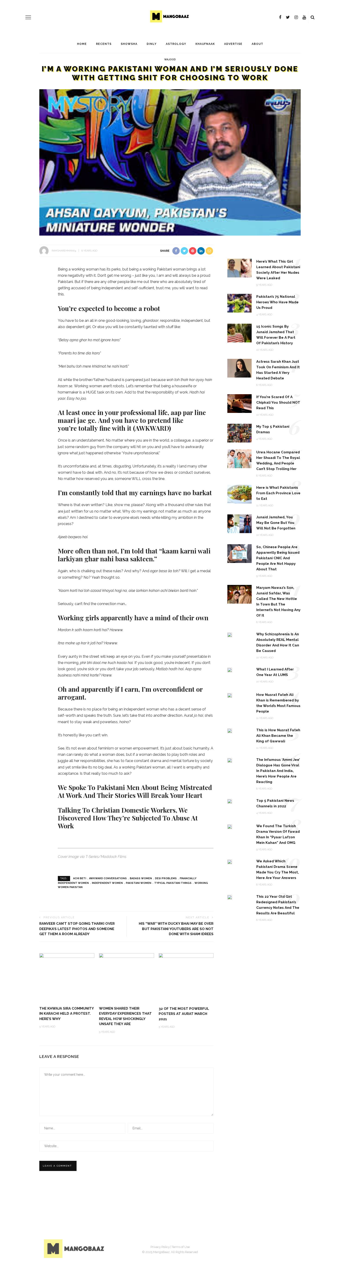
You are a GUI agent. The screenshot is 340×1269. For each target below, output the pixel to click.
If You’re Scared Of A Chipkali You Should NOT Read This (278, 402)
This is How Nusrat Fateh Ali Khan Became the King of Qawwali (278, 735)
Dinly (152, 44)
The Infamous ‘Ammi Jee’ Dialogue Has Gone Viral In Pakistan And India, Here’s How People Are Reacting (278, 771)
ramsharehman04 (64, 250)
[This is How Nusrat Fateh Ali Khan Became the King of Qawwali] (229, 730)
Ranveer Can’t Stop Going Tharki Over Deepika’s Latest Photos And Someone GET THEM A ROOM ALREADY (77, 929)
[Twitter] (288, 17)
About (257, 44)
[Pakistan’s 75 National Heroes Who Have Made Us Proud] (239, 303)
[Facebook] (280, 17)
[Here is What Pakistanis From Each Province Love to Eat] (239, 494)
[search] (312, 17)
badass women (141, 878)
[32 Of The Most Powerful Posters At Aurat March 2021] (186, 977)
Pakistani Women (138, 883)
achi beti (79, 878)
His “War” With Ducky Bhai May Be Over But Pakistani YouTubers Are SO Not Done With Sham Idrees (176, 929)
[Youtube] (304, 17)
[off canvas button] (28, 17)
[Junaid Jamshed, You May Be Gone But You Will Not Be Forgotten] (239, 523)
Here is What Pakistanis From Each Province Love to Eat (278, 493)
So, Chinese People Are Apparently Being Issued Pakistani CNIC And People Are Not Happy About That (278, 558)
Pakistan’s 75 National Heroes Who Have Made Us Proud (277, 302)
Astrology (176, 44)
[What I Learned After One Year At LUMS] (229, 669)
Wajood (170, 59)
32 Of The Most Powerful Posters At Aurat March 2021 (184, 1014)
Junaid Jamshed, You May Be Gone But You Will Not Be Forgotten (275, 522)
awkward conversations (108, 878)
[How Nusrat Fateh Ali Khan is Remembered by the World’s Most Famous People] (229, 695)
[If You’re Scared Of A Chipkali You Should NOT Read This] (239, 403)
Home (82, 44)
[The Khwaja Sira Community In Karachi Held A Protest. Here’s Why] (66, 967)
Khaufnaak (205, 44)
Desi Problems (166, 878)
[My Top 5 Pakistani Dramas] (239, 433)
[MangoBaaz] (75, 1248)
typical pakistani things (173, 883)
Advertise (233, 44)
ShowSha (129, 44)
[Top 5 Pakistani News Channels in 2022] (229, 801)
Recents (103, 44)
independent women (107, 883)
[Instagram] (296, 17)
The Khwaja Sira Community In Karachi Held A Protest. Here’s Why (66, 1013)
